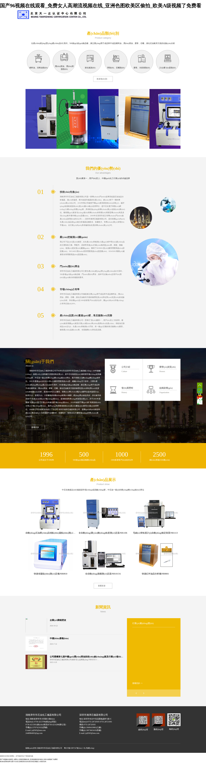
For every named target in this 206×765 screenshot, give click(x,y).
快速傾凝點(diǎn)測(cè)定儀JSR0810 (50, 574)
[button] (144, 693)
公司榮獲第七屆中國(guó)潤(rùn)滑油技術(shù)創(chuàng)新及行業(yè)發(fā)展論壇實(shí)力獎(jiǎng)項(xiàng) (101, 656)
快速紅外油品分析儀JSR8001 (155, 574)
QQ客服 (199, 396)
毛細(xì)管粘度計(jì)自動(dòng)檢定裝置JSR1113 (155, 533)
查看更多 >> (137, 683)
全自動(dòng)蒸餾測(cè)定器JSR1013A (103, 574)
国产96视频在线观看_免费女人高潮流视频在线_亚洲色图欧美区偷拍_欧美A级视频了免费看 (100, 5)
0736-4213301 (199, 390)
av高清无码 (42, 761)
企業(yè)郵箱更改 (58, 620)
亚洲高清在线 (22, 761)
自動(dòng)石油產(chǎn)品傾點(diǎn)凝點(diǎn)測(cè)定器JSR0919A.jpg (58, 533)
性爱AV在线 (14, 761)
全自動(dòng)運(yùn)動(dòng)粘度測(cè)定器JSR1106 (103, 533)
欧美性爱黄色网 (5, 761)
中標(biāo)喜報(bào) (59, 638)
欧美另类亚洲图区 (33, 761)
